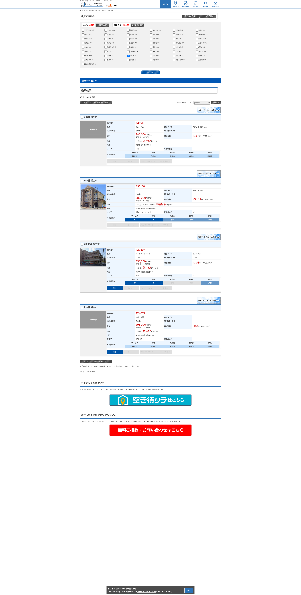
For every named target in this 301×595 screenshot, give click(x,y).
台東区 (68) (202, 30)
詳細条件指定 (88, 81)
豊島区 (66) (156, 39)
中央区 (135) (111, 30)
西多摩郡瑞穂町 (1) (90, 64)
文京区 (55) (179, 30)
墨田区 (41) (87, 34)
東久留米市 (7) (88, 60)
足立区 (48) (133, 43)
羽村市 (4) (156, 60)
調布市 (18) (87, 51)
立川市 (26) (87, 47)
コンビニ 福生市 (91, 244)
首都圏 (92, 10)
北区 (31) (178, 39)
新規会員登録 (185, 6)
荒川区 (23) (202, 39)
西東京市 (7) (202, 60)
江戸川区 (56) (180, 43)
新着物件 (205, 6)
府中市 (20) (179, 47)
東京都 (98, 10)
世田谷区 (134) (203, 34)
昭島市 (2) (201, 47)
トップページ (84, 10)
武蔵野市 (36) (111, 47)
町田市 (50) (110, 51)
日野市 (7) (179, 51)
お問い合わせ (215, 6)
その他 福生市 (90, 117)
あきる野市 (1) (180, 60)
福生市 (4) (133, 55)
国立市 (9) (110, 55)
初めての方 (176, 6)
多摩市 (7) (110, 60)
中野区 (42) (110, 39)
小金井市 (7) (134, 51)
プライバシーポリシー (146, 591)
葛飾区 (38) (156, 43)
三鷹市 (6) (133, 47)
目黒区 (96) (156, 34)
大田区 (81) (179, 34)
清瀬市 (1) (201, 55)
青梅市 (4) (156, 47)
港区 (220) (133, 30)
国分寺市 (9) (88, 55)
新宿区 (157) (157, 30)
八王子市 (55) (202, 43)
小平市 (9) (156, 51)
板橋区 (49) (88, 43)
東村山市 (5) (202, 51)
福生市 (104, 10)
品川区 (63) (133, 34)
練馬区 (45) (110, 43)
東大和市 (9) (179, 55)
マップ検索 (195, 6)
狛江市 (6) (156, 55)
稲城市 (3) (133, 60)
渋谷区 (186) (88, 39)
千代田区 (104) (89, 30)
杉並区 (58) (133, 39)
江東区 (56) (110, 34)
